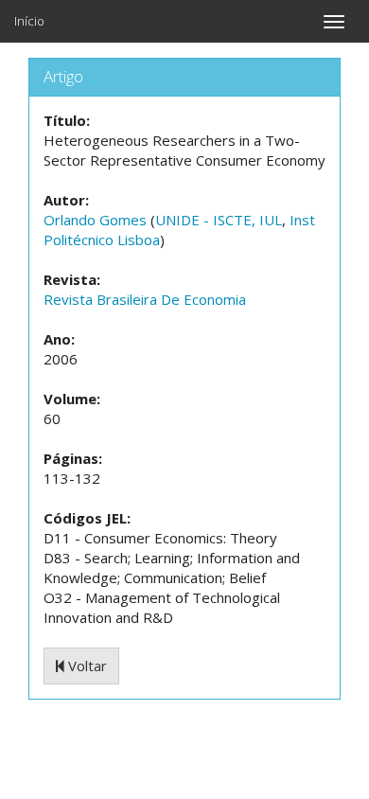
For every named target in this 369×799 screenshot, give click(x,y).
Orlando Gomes (95, 219)
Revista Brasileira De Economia (145, 299)
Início (29, 20)
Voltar (85, 665)
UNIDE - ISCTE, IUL (218, 219)
